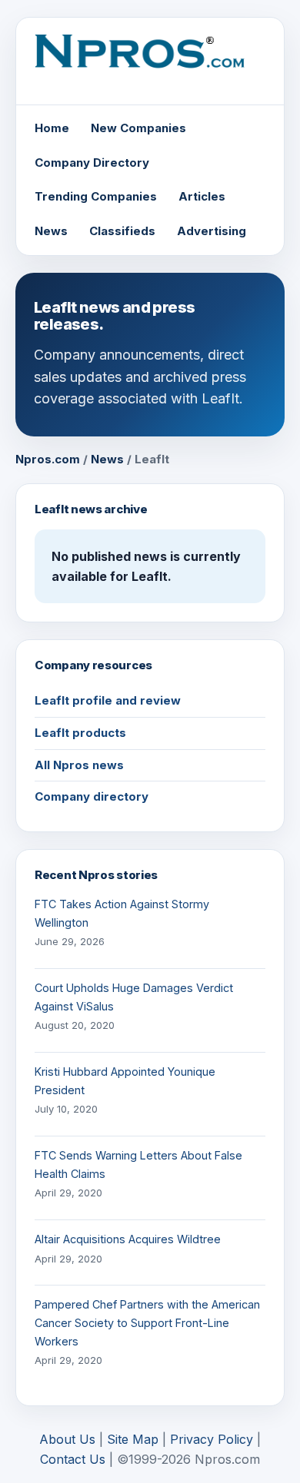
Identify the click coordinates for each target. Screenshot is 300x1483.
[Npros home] (150, 63)
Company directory (91, 796)
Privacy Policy (211, 1439)
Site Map (132, 1439)
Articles (201, 196)
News (51, 231)
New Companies (138, 128)
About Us (67, 1439)
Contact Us (72, 1459)
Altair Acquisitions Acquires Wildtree (128, 1239)
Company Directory (92, 162)
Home (52, 128)
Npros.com (47, 459)
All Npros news (79, 765)
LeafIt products (80, 732)
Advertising (211, 231)
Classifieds (122, 231)
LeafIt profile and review (108, 700)
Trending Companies (96, 196)
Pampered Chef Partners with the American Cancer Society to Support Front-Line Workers (147, 1323)
